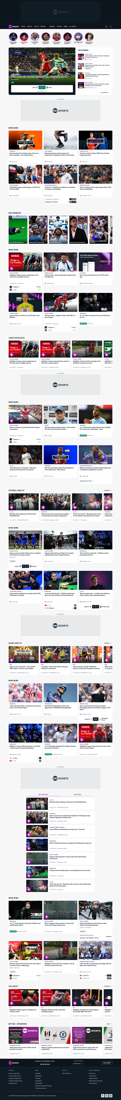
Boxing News (38, 1081)
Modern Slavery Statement (95, 1081)
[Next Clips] (109, 229)
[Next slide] (109, 349)
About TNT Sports (66, 1073)
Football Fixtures (13, 1083)
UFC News (37, 1078)
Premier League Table (14, 1073)
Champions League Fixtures (15, 1081)
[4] (47, 1064)
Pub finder (38, 1073)
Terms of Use (92, 1073)
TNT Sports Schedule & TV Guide (43, 1085)
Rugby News (38, 1076)
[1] (41, 1064)
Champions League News (15, 1078)
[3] (45, 1064)
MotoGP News (38, 1083)
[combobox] (78, 1063)
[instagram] (110, 1095)
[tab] (43, 794)
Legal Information (93, 1078)
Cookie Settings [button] (93, 1083)
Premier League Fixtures (15, 1076)
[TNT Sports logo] (14, 26)
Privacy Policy (92, 1076)
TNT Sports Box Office (40, 1088)
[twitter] (106, 1095)
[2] (43, 1064)
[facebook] (102, 1095)
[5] (49, 1064)
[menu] (106, 26)
